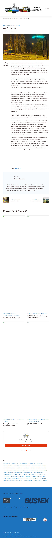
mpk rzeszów (19, 472)
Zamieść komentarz (5, 64)
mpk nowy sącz (8, 472)
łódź (20, 168)
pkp (25, 474)
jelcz (34, 465)
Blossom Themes (21, 535)
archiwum (31, 463)
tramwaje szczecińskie (17, 478)
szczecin (42, 476)
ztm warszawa (28, 480)
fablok (16, 465)
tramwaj (7, 478)
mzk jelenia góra (9, 474)
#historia (15, 463)
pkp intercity (41, 474)
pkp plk (6, 476)
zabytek (12, 480)
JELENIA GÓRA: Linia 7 (34, 424)
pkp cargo (32, 474)
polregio (14, 476)
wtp (6, 480)
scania (28, 476)
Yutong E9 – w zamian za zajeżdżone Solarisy (10, 425)
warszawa (35, 478)
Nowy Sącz (44, 313)
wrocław (43, 478)
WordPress (34, 535)
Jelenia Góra (20, 419)
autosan (40, 463)
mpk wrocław (28, 472)
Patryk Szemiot (6, 31)
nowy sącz (18, 474)
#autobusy (6, 463)
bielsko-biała (8, 465)
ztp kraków (37, 480)
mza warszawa (38, 472)
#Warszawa (23, 463)
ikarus (28, 465)
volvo (28, 478)
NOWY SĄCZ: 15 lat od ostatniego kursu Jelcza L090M (37, 316)
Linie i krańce (8, 315)
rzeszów (21, 476)
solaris (35, 476)
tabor (6, 421)
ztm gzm (19, 480)
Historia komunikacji (9, 25)
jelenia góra (42, 465)
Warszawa (17, 315)
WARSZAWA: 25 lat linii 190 (11, 318)
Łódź (18, 25)
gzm (22, 465)
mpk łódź (17, 168)
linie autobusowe (34, 421)
